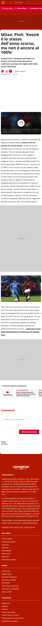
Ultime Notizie (7, 539)
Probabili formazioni (9, 577)
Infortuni (5, 548)
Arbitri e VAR (6, 592)
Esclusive (5, 545)
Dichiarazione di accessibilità (13, 618)
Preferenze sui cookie (10, 621)
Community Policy (8, 612)
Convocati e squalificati (10, 589)
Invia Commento (29, 432)
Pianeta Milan (7, 8)
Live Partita (6, 571)
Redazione (6, 603)
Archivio (5, 609)
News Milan (21, 8)
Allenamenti (6, 553)
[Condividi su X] (10, 71)
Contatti (5, 606)
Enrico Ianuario (20, 71)
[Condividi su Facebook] (6, 71)
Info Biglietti (6, 550)
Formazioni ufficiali (9, 580)
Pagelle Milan (7, 574)
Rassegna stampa (8, 542)
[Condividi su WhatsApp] (2, 71)
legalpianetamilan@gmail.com (27, 516)
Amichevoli (6, 583)
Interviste (5, 556)
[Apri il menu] (3, 2)
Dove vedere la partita (10, 586)
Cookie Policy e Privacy (10, 615)
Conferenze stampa (9, 559)
